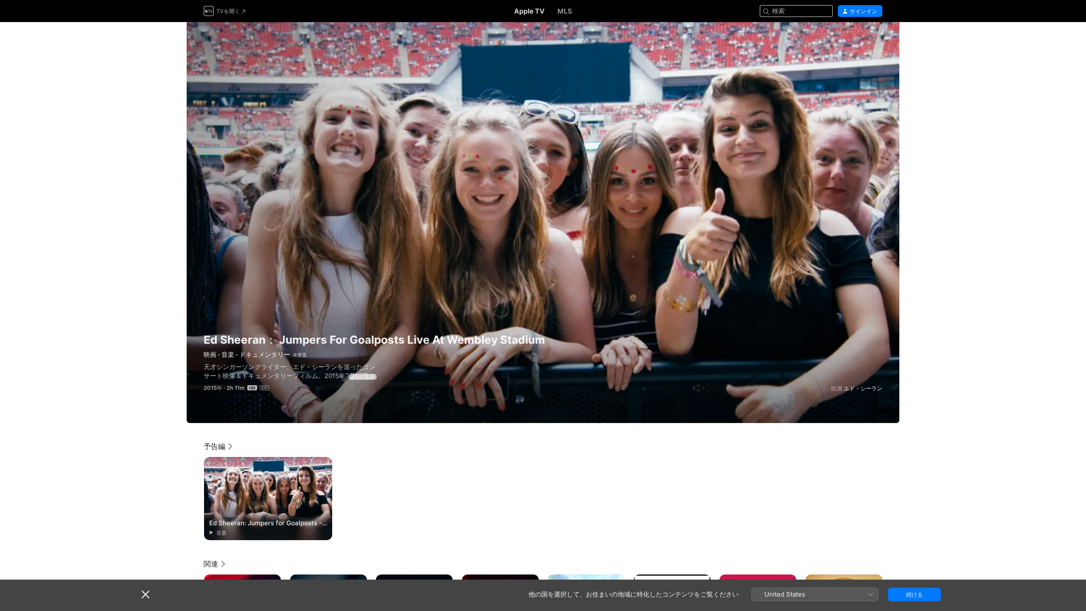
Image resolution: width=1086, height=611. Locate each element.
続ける (914, 594)
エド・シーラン (863, 388)
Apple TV (529, 11)
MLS (564, 11)
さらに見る (362, 377)
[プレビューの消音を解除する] (876, 38)
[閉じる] (145, 594)
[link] (219, 446)
